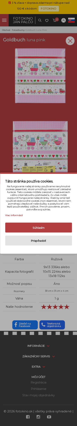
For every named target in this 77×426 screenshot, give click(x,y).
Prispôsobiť (38, 240)
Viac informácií (14, 215)
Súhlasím (39, 227)
